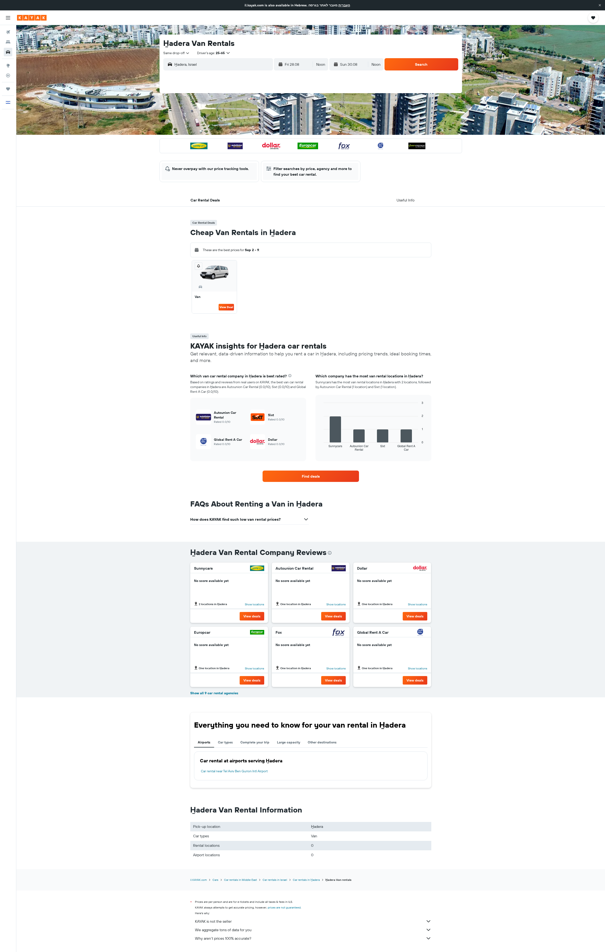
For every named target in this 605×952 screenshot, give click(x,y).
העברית (344, 5)
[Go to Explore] (8, 65)
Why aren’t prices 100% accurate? (223, 938)
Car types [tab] (225, 742)
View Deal (226, 307)
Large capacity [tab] (288, 742)
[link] (311, 476)
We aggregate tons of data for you (223, 929)
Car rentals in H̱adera (306, 880)
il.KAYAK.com (198, 880)
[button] (600, 5)
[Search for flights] (8, 32)
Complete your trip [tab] (254, 742)
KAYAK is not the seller (213, 921)
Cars (215, 880)
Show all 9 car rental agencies (214, 693)
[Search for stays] (8, 42)
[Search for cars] (8, 52)
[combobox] (176, 53)
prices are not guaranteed (284, 907)
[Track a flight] (8, 75)
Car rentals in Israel (275, 880)
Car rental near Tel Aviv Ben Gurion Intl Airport (234, 771)
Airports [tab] (204, 742)
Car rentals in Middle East (240, 880)
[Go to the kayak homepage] (32, 18)
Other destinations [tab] (322, 742)
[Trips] (8, 89)
